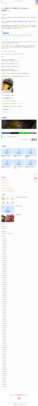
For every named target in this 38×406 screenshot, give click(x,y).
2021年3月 (4, 362)
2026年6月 (4, 243)
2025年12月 (5, 256)
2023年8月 (4, 306)
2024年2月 (4, 297)
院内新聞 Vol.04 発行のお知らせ (7, 188)
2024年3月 (4, 295)
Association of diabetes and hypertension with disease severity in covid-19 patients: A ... (18, 35)
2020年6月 (4, 382)
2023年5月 (4, 312)
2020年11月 (5, 371)
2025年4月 (4, 273)
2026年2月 (4, 251)
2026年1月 (4, 253)
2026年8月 (4, 238)
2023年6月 (4, 310)
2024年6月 (4, 290)
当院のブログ (4, 10)
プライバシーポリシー (26, 403)
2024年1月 (4, 299)
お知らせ (4, 226)
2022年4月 (4, 334)
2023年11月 (5, 301)
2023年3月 (4, 316)
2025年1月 (4, 280)
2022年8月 (4, 330)
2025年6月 (4, 269)
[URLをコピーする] (32, 133)
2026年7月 (4, 240)
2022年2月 (4, 338)
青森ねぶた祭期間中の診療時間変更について (9, 190)
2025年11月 (5, 258)
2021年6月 (4, 356)
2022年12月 (5, 323)
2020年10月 (5, 373)
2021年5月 (4, 358)
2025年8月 (4, 264)
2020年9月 (4, 375)
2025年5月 (4, 271)
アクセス (21, 403)
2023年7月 (4, 308)
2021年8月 (4, 351)
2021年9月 (4, 349)
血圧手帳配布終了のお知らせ (6, 182)
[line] (35, 181)
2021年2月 (4, 364)
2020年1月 (4, 386)
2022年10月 (5, 327)
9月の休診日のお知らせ (5, 180)
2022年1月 (4, 340)
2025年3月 (4, 275)
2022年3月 (4, 336)
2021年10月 (5, 347)
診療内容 (15, 403)
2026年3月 (4, 249)
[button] (6, 133)
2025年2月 (4, 277)
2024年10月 (5, 284)
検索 (35, 174)
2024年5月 (4, 293)
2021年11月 (5, 345)
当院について (11, 403)
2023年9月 (4, 303)
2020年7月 (4, 380)
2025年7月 (4, 267)
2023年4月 (4, 314)
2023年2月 (4, 319)
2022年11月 (5, 325)
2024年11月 (5, 282)
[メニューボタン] (1, 1)
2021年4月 (4, 360)
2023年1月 (4, 321)
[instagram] (34, 181)
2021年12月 (5, 343)
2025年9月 (4, 262)
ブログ (18, 403)
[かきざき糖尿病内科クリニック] (19, 1)
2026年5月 (4, 245)
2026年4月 (4, 247)
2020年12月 (5, 369)
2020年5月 (4, 384)
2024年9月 (4, 286)
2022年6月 (4, 332)
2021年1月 (4, 366)
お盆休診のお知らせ (5, 185)
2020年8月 (4, 377)
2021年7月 (4, 353)
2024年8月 (4, 288)
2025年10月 (5, 260)
